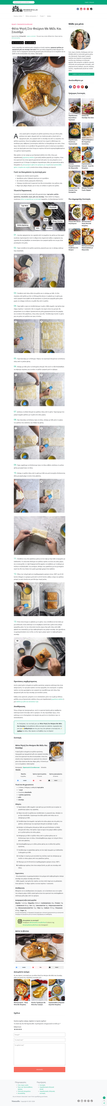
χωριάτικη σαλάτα (28, 157)
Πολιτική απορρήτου (24, 1091)
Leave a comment (31, 36)
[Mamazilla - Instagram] (84, 9)
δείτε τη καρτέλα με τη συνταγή (31, 199)
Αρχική (14, 24)
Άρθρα (49, 16)
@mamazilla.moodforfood (38, 922)
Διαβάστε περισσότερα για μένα (81, 74)
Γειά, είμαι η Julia (23, 1085)
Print (56, 780)
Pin (40, 780)
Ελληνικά (91, 2)
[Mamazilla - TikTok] (91, 9)
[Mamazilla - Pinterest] (88, 9)
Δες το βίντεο (29, 43)
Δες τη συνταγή (17, 43)
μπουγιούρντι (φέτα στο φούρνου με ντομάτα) (36, 165)
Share (24, 780)
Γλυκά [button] (42, 16)
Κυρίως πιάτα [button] (18, 16)
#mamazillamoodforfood (30, 925)
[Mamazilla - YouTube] (81, 9)
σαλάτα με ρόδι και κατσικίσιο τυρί (27, 701)
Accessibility (21, 1093)
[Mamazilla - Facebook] (78, 9)
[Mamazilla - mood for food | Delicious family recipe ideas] (24, 9)
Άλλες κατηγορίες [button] (31, 16)
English (87, 2)
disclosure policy (16, 38)
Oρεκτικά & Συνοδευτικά (24, 24)
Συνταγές (42, 1085)
